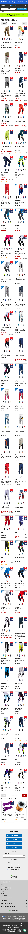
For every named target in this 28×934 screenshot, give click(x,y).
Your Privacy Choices (10, 916)
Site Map (4, 920)
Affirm (2, 891)
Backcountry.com (8, 925)
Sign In (2, 884)
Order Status (4, 886)
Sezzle (2, 893)
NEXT (24, 795)
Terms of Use (9, 915)
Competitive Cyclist (19, 925)
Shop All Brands (12, 920)
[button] (14, 847)
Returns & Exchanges (6, 888)
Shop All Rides (22, 920)
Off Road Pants (5, 11)
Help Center (4, 895)
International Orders (6, 897)
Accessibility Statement (18, 918)
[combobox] (24, 23)
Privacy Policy (18, 915)
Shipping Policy (22, 916)
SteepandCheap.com (14, 927)
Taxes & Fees (6, 918)
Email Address (7, 854)
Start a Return (4, 889)
